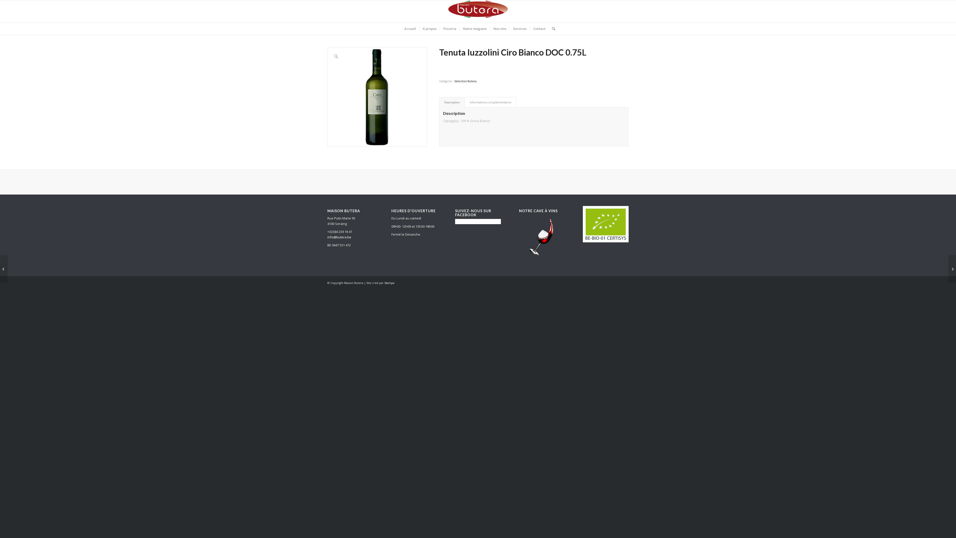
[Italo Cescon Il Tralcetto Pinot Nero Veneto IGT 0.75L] (952, 269)
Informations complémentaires (490, 102)
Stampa (389, 283)
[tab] (452, 102)
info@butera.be (339, 237)
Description (452, 102)
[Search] (552, 28)
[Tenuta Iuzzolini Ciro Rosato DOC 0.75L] (4, 269)
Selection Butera (465, 81)
